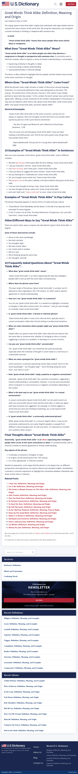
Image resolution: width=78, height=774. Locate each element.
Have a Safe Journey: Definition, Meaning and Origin (31, 521)
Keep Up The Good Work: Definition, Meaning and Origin (33, 513)
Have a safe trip (32, 192)
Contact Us (38, 763)
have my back (17, 168)
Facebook (47, 533)
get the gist (20, 163)
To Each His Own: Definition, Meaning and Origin (29, 504)
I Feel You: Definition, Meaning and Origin (27, 483)
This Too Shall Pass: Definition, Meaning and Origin (30, 498)
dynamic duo (17, 180)
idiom (44, 439)
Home (36, 747)
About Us (37, 752)
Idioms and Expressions (13, 571)
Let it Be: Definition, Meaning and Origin (26, 486)
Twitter (37, 533)
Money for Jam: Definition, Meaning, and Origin (29, 527)
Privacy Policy (72, 772)
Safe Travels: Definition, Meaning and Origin (28, 495)
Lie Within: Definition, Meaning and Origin (27, 524)
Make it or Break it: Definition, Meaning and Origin (30, 516)
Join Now (70, 4)
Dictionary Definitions (12, 565)
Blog (35, 757)
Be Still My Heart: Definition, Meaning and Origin (30, 507)
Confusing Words (11, 576)
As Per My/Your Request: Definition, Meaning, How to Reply (34, 510)
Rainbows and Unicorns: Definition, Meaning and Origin (32, 519)
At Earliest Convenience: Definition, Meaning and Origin (33, 501)
